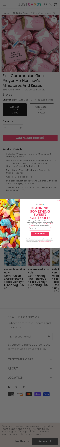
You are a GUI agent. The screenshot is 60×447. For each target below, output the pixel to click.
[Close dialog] (58, 200)
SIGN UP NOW (40, 234)
